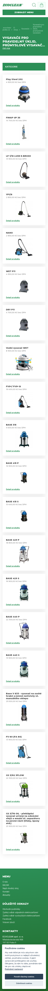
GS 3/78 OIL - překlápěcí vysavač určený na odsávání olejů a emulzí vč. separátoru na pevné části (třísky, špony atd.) (23, 818)
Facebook (7, 919)
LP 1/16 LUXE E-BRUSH (18, 156)
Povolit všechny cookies (24, 977)
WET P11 (10, 271)
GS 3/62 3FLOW (15, 775)
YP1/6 (9, 194)
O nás (5, 882)
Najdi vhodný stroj (10, 888)
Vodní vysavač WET (17, 348)
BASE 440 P (13, 617)
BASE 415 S (12, 501)
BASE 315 (11, 425)
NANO (9, 233)
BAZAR (6, 885)
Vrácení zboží (9, 922)
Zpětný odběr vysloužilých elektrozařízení (21, 915)
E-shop (16, 29)
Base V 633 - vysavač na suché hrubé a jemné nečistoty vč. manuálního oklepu (23, 696)
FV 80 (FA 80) (14, 737)
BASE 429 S (12, 578)
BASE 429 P (12, 540)
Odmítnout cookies (24, 983)
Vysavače (25, 29)
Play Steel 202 (14, 79)
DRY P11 (10, 309)
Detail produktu (13, 105)
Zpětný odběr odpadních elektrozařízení (20, 912)
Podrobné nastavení (14, 969)
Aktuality (6, 895)
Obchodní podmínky (11, 909)
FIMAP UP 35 (13, 117)
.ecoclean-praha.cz (7, 29)
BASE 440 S (12, 655)
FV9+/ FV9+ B (13, 386)
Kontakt (6, 891)
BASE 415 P (12, 463)
